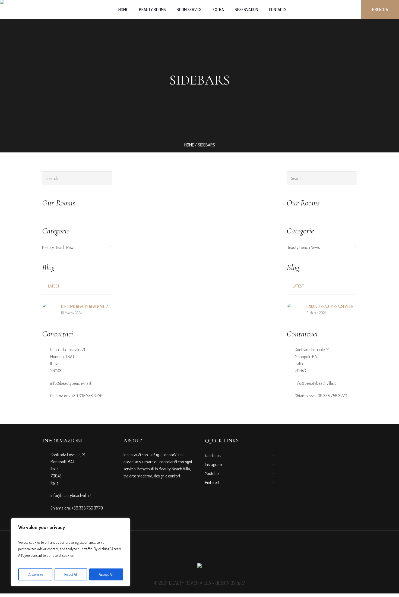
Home (189, 145)
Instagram (213, 464)
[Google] (199, 550)
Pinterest (212, 482)
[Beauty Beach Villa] (199, 567)
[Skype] (219, 550)
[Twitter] (209, 550)
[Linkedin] (180, 550)
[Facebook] (190, 550)
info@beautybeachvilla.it (70, 383)
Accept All (106, 574)
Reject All (71, 574)
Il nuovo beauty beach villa (85, 306)
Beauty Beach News (58, 247)
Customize (35, 574)
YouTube (211, 473)
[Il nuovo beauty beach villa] (49, 309)
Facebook (213, 455)
